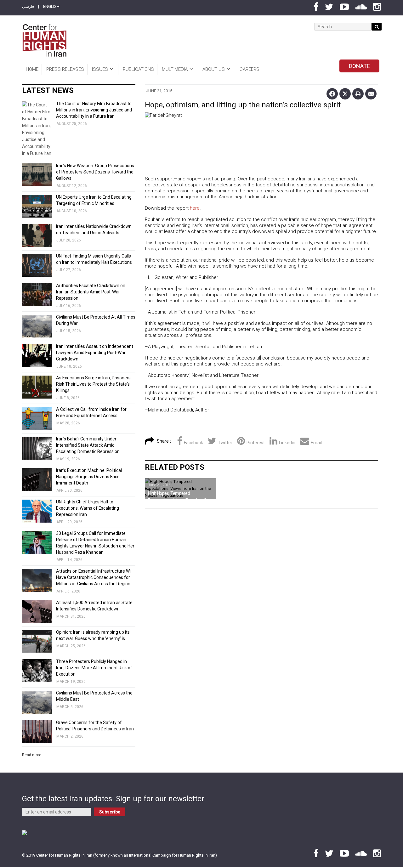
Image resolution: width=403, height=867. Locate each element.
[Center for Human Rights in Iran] (44, 40)
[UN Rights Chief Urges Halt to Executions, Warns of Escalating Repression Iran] (37, 511)
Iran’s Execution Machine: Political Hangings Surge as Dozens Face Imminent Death (89, 476)
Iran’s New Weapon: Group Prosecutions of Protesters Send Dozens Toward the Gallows (95, 172)
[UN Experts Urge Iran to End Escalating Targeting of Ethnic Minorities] (37, 206)
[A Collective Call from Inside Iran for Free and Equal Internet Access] (37, 418)
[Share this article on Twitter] (345, 93)
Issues (100, 69)
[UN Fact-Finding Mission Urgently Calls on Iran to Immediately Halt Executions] (37, 265)
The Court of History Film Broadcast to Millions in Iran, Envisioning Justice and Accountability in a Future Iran (94, 110)
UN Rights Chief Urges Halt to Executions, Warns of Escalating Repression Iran (87, 508)
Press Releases (65, 69)
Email (316, 442)
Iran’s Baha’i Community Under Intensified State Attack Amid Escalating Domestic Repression (88, 445)
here (195, 208)
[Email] (371, 93)
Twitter (225, 442)
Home (32, 69)
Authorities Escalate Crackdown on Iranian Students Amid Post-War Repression (90, 292)
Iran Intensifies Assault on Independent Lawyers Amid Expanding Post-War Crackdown (94, 352)
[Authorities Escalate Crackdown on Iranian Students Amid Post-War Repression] (37, 294)
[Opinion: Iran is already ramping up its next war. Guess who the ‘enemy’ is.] (37, 641)
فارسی (28, 6)
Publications (138, 69)
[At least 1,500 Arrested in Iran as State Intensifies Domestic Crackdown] (37, 611)
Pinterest (256, 442)
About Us (213, 69)
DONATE (359, 66)
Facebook (193, 442)
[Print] (358, 93)
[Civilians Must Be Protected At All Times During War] (37, 326)
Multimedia (175, 69)
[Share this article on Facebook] (332, 93)
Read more (31, 755)
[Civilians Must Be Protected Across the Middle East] (37, 702)
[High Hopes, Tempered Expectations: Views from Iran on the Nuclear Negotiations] (180, 488)
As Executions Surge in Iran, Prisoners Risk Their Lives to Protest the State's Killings (93, 384)
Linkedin (287, 442)
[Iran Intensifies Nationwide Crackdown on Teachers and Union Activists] (37, 235)
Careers (249, 69)
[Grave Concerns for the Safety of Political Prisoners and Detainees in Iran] (37, 731)
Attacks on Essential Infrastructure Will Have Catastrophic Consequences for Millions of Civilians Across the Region (94, 577)
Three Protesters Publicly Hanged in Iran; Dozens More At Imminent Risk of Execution (94, 668)
